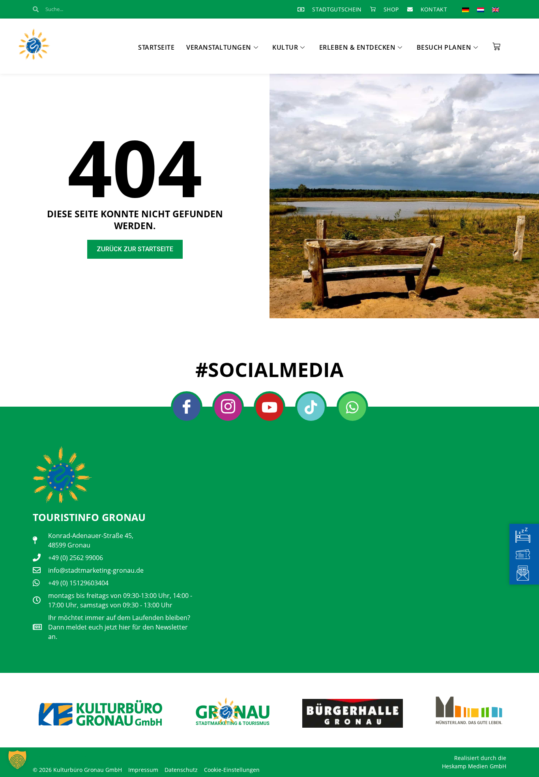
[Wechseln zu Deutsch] (465, 9)
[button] (17, 759)
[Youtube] (269, 407)
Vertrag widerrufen (61, 755)
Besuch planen (444, 47)
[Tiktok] (311, 407)
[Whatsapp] (352, 407)
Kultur (285, 47)
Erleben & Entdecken (357, 47)
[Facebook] (186, 407)
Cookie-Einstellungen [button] (232, 769)
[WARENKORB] (496, 43)
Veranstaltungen (218, 47)
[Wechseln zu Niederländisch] (480, 9)
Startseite (156, 47)
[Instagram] (228, 407)
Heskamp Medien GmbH (474, 766)
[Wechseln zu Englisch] (495, 9)
